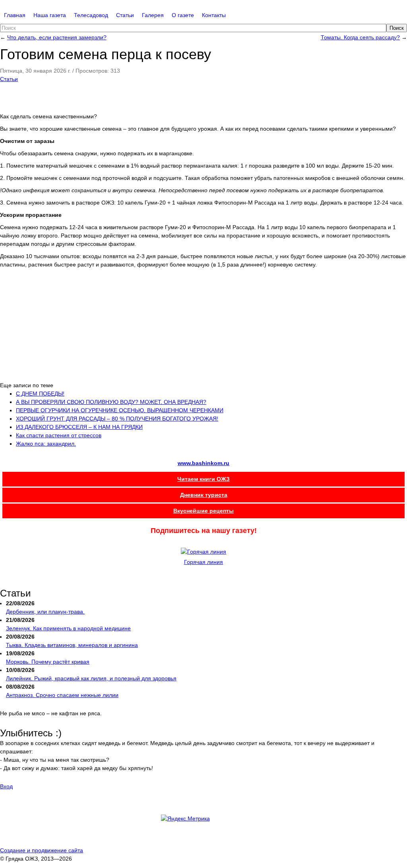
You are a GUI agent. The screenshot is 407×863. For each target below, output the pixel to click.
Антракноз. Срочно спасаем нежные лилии (62, 695)
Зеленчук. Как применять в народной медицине (68, 628)
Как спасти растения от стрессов (58, 435)
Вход (6, 786)
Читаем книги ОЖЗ (203, 479)
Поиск (397, 28)
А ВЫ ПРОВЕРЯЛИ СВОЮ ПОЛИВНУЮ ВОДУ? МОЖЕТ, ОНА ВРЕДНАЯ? (111, 402)
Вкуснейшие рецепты (203, 511)
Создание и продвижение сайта (41, 850)
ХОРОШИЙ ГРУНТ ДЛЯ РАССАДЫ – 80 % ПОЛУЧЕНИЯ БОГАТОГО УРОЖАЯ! (117, 418)
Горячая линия (203, 562)
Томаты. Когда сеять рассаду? (360, 37)
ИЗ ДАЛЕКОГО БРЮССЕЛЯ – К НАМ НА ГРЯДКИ (79, 427)
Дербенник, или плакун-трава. (45, 611)
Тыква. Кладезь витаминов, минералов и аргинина (72, 645)
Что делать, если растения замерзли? (57, 37)
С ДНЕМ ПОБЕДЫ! (40, 393)
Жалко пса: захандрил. (46, 443)
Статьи (9, 79)
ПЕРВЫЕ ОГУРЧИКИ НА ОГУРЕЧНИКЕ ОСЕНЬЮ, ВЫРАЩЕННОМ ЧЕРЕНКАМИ (119, 410)
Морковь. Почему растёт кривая (47, 661)
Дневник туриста (203, 495)
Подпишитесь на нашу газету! (204, 531)
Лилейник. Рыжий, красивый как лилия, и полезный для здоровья (91, 678)
